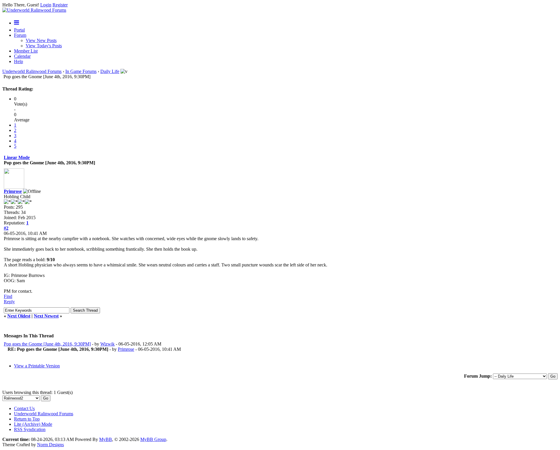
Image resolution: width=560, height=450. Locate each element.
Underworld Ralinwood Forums (32, 71)
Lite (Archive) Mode (33, 424)
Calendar (22, 56)
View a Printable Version (37, 365)
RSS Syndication (30, 429)
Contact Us (24, 408)
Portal (19, 29)
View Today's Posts (44, 45)
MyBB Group (153, 439)
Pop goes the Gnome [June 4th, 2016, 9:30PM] (47, 343)
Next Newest (46, 315)
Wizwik (107, 343)
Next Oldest (18, 315)
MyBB (105, 439)
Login (45, 4)
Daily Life (109, 71)
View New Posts (41, 40)
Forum (20, 35)
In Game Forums (81, 71)
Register (60, 4)
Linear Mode (17, 157)
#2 (6, 228)
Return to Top (27, 418)
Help (18, 61)
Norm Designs (50, 444)
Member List (26, 50)
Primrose (13, 191)
